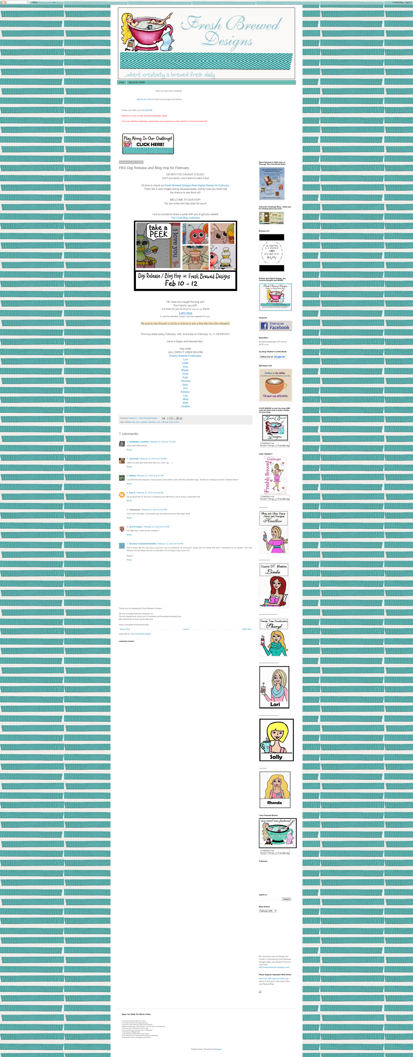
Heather (185, 406)
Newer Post (125, 629)
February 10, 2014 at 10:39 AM (153, 459)
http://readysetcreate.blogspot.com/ (274, 967)
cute (158, 422)
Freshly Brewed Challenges (185, 355)
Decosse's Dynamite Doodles (142, 544)
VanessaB (134, 459)
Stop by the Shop (174, 99)
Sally (185, 384)
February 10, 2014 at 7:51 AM (162, 442)
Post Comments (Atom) (141, 634)
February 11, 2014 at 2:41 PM (154, 510)
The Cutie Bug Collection (185, 218)
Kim (185, 388)
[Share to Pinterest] (180, 418)
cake (137, 422)
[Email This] (168, 418)
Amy (185, 366)
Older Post (246, 629)
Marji (185, 399)
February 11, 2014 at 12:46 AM (149, 493)
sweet (176, 422)
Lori (185, 359)
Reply (129, 450)
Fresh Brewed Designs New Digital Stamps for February (197, 185)
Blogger (218, 1049)
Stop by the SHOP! (137, 82)
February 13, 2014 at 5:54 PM (170, 544)
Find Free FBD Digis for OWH (272, 978)
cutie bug (164, 422)
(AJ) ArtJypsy (136, 527)
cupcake (143, 422)
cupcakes (152, 422)
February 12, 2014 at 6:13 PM (156, 527)
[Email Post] (163, 418)
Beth (185, 403)
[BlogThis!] (171, 418)
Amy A (132, 493)
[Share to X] (174, 418)
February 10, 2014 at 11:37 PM (150, 476)
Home (121, 82)
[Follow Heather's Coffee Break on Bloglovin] (273, 358)
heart (171, 422)
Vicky (185, 374)
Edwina (185, 392)
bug (133, 422)
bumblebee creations (139, 442)
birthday (128, 422)
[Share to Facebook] (177, 418)
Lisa (185, 395)
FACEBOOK (147, 110)
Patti (185, 377)
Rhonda (185, 381)
